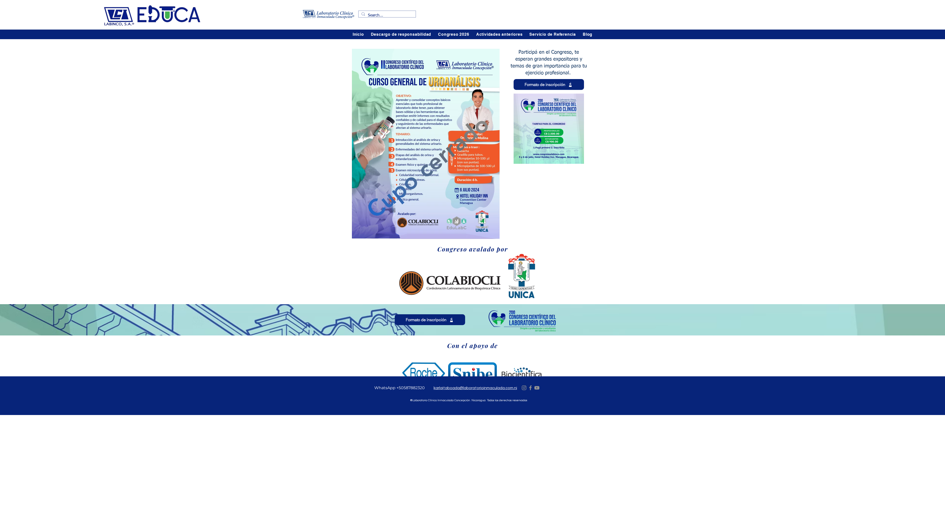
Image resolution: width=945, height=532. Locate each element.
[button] (454, 34)
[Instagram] (524, 388)
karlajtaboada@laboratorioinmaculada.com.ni (475, 388)
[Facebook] (530, 388)
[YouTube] (537, 388)
